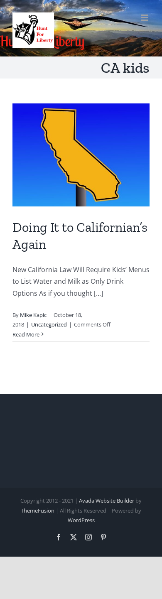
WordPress (81, 520)
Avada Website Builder (106, 500)
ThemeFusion (37, 510)
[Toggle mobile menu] (145, 17)
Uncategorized (49, 324)
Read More (25, 334)
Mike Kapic (33, 315)
